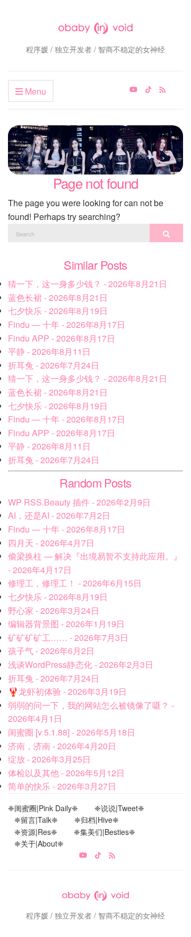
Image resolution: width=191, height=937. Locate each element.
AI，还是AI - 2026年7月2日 (59, 515)
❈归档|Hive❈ (96, 819)
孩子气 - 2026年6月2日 (51, 651)
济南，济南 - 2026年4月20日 (62, 746)
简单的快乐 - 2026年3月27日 (62, 786)
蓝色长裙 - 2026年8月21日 (58, 297)
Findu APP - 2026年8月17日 (61, 338)
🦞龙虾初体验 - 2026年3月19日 (67, 691)
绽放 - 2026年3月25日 (49, 759)
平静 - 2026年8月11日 (49, 351)
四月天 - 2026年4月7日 (51, 543)
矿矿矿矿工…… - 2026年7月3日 (68, 637)
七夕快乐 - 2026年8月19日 (58, 311)
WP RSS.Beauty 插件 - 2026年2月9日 (79, 502)
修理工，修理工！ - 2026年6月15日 (75, 583)
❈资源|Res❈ (35, 831)
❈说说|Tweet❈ (119, 808)
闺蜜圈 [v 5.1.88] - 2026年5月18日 (71, 732)
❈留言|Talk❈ (36, 819)
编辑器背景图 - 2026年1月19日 (66, 624)
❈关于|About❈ (39, 843)
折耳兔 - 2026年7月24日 (53, 365)
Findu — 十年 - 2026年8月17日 (66, 324)
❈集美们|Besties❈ (104, 831)
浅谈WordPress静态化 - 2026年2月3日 (80, 664)
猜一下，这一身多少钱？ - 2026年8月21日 (87, 284)
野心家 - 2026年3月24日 (53, 610)
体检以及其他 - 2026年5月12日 (66, 773)
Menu (34, 91)
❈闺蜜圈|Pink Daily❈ (43, 808)
